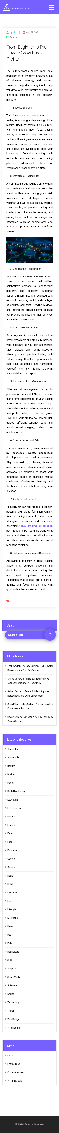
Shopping (12, 968)
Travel (10, 1010)
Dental (10, 782)
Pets (9, 943)
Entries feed (13, 1064)
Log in (10, 1055)
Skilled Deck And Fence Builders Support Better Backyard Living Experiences (28, 693)
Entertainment (14, 808)
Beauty (11, 766)
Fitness (11, 833)
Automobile (13, 757)
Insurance (12, 892)
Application (13, 749)
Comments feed (15, 1072)
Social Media (13, 977)
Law (9, 901)
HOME (10, 884)
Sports (10, 994)
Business (12, 774)
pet (9, 934)
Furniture (12, 850)
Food (9, 842)
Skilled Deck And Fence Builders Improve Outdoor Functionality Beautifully (28, 680)
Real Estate (13, 951)
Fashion (11, 816)
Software (12, 985)
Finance (11, 825)
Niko (15, 32)
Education (12, 799)
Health (10, 875)
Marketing (12, 918)
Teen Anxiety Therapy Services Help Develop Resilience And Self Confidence (30, 668)
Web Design (13, 1019)
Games (11, 858)
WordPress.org (15, 1081)
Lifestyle (11, 909)
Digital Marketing (16, 791)
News (10, 926)
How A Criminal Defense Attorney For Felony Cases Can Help (30, 719)
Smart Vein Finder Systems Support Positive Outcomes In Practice (30, 706)
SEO (9, 960)
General (11, 867)
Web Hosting (13, 1027)
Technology (13, 1002)
